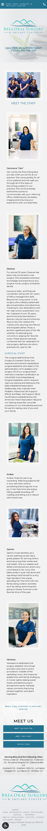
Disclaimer (8, 820)
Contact (40, 817)
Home (5, 812)
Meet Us (6, 817)
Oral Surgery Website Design (18, 822)
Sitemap (18, 820)
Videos (26, 812)
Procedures (37, 812)
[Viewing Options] (5, 825)
